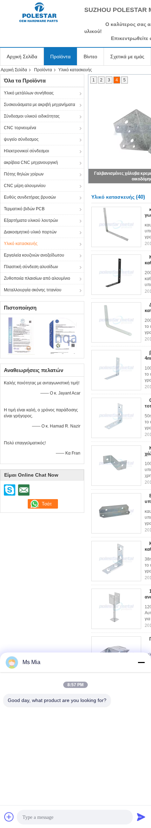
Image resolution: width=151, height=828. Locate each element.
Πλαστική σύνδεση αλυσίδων (31, 266)
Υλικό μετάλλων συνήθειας (29, 93)
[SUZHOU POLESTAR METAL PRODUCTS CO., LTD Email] (23, 490)
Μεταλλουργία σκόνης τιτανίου (32, 289)
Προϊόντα (60, 56)
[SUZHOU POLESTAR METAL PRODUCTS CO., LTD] (38, 12)
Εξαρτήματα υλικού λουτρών (31, 220)
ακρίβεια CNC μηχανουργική (31, 162)
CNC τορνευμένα (20, 127)
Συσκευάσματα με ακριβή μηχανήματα (39, 104)
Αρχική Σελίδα (22, 56)
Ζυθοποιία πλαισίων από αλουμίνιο (37, 278)
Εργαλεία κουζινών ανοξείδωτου (34, 255)
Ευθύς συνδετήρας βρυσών (30, 197)
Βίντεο (90, 56)
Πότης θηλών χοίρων (24, 174)
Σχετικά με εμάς (127, 56)
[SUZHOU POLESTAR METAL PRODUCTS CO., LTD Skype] (10, 490)
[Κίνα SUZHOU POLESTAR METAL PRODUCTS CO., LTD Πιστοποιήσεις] (21, 335)
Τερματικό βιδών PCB (24, 208)
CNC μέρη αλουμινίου (25, 185)
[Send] (141, 816)
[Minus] (141, 662)
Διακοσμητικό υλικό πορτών (30, 232)
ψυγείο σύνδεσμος (21, 139)
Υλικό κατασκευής (21, 243)
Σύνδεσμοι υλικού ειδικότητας (32, 116)
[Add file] (9, 816)
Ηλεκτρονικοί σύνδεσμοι (26, 150)
